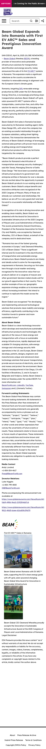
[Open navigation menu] (4, 21)
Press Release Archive (26, 735)
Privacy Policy (34, 745)
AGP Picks (5, 4)
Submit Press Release (14, 740)
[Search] (31, 20)
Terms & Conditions (33, 740)
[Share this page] (42, 21)
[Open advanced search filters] (36, 20)
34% (21, 88)
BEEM (26, 58)
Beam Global (9, 58)
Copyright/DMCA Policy (16, 745)
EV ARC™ (32, 71)
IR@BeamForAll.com (11, 488)
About (12, 735)
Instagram (6, 388)
